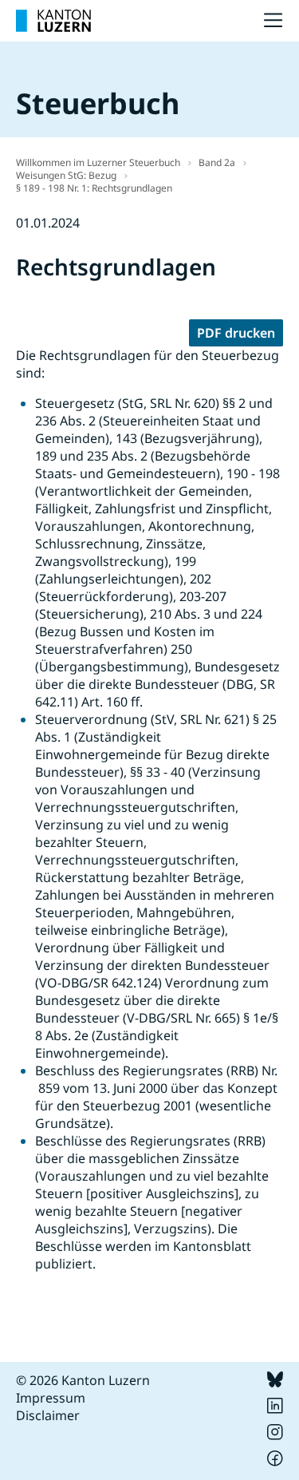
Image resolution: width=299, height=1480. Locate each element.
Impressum (50, 1398)
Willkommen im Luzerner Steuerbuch (98, 162)
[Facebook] (275, 1461)
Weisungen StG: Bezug (66, 175)
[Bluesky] (275, 1382)
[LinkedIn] (275, 1409)
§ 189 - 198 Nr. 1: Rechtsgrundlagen (94, 188)
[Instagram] (275, 1435)
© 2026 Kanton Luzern (83, 1380)
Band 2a (217, 162)
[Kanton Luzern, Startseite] (53, 21)
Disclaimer (48, 1415)
